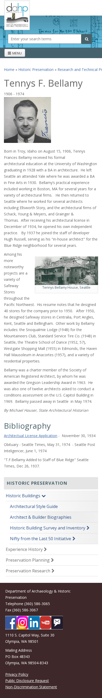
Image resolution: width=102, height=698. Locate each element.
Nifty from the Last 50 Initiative (40, 538)
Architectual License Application (30, 435)
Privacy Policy (16, 674)
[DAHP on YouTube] (45, 622)
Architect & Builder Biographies (40, 517)
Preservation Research (28, 571)
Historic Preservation (36, 69)
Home (9, 69)
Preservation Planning (28, 560)
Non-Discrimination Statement (31, 686)
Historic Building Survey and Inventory (47, 528)
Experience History (24, 549)
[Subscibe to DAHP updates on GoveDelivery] (57, 622)
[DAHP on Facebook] (11, 622)
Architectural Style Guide (34, 506)
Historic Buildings (23, 496)
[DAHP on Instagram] (22, 622)
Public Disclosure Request (27, 680)
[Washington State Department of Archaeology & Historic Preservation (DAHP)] (17, 14)
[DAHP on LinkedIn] (34, 622)
